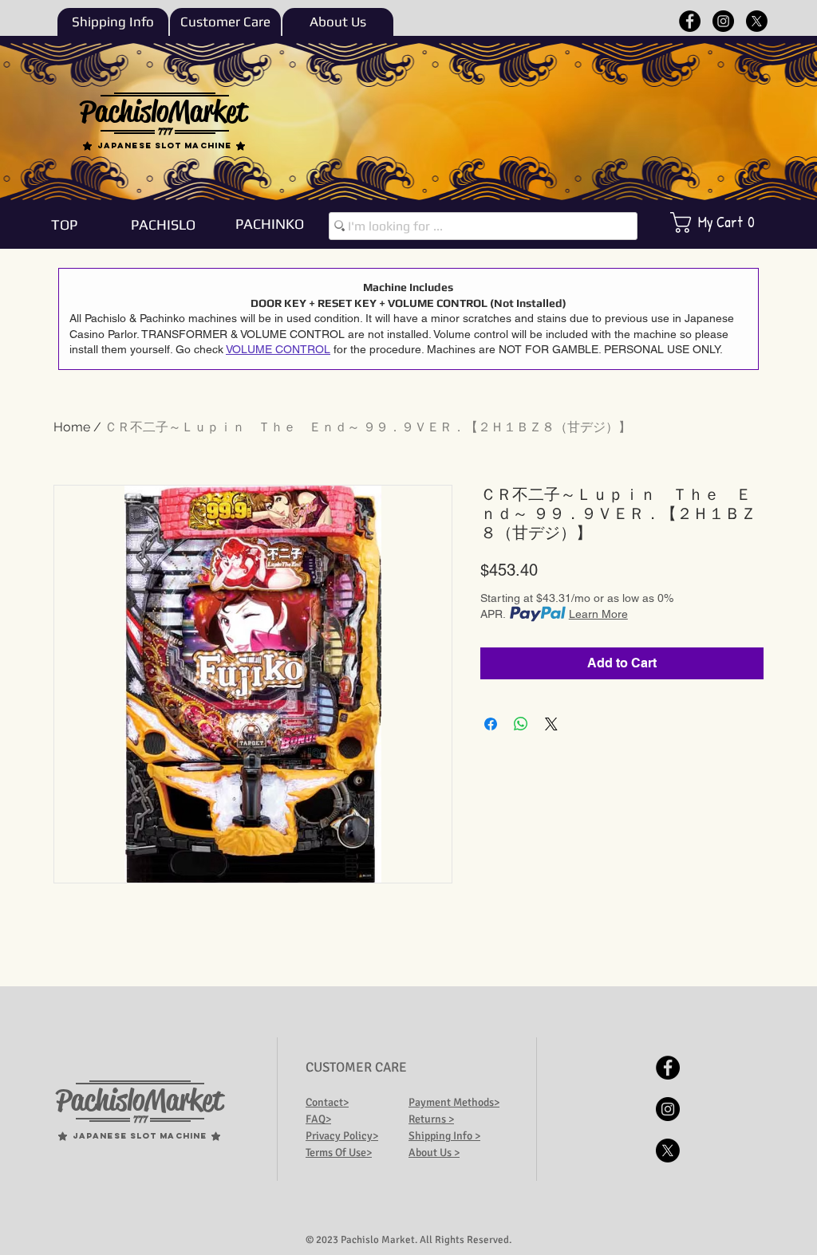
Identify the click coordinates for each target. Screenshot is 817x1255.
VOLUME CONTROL (278, 349)
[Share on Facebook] (490, 724)
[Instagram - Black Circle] (723, 21)
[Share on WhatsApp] (521, 724)
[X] (757, 21)
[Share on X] (551, 724)
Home (71, 427)
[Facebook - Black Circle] (690, 21)
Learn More (598, 614)
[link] (723, 222)
